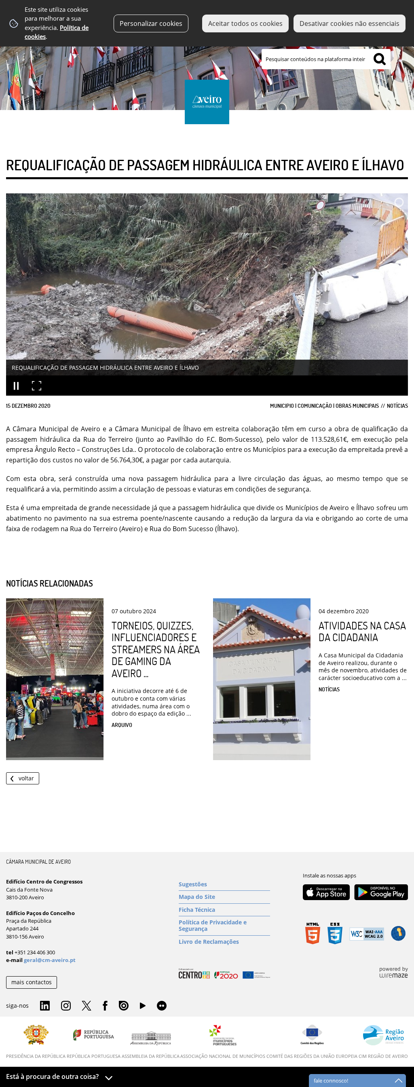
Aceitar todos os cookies (245, 23)
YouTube (143, 1007)
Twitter (86, 1006)
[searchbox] (326, 59)
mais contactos (31, 982)
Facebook (105, 1006)
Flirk (162, 1006)
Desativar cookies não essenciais (349, 23)
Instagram (66, 1006)
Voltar (26, 778)
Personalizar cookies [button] (151, 23)
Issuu (124, 1006)
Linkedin (45, 1006)
